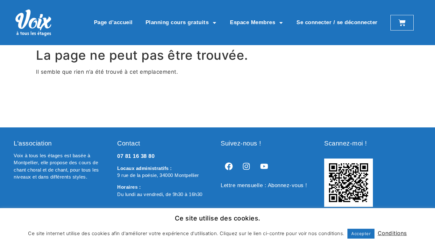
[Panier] (402, 22)
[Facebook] (229, 166)
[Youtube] (264, 166)
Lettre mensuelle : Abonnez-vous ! (264, 185)
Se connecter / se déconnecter (337, 22)
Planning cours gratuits (177, 22)
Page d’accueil (113, 22)
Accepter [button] (361, 233)
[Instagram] (246, 166)
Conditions (392, 233)
